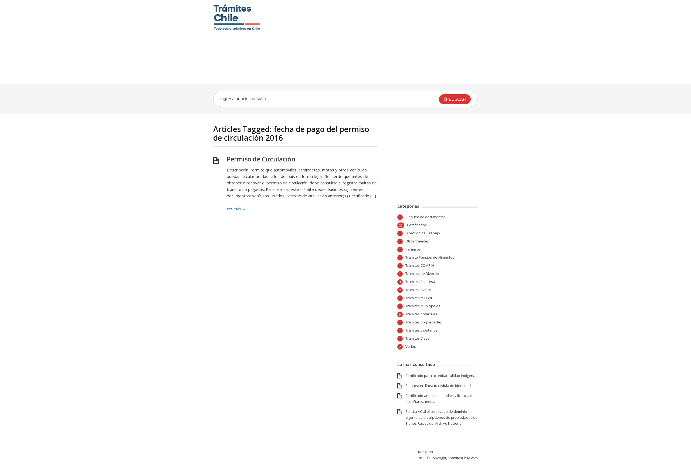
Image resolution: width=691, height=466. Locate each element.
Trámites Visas (417, 338)
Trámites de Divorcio (422, 273)
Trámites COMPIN (419, 265)
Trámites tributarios (421, 330)
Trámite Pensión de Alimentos (429, 257)
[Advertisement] (378, 42)
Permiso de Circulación (261, 158)
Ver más (236, 208)
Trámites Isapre (418, 289)
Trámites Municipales (422, 305)
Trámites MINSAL (419, 297)
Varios (410, 346)
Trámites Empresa (420, 281)
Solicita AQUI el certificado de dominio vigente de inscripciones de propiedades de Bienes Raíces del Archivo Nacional (441, 417)
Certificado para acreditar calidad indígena (440, 375)
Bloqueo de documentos (425, 216)
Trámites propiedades (423, 322)
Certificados (417, 224)
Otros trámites (417, 241)
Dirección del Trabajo (422, 233)
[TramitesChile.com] (236, 17)
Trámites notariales (421, 314)
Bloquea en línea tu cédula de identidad (438, 385)
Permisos (413, 249)
